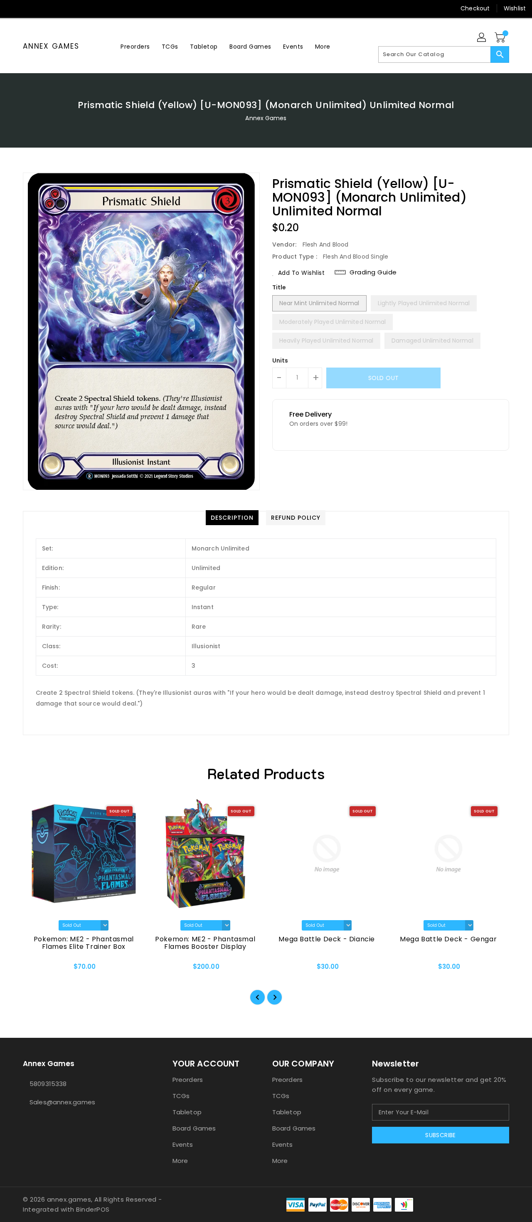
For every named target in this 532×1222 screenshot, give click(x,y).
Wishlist (515, 8)
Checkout (475, 8)
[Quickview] (36, 969)
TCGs (181, 1095)
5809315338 (48, 1083)
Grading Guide (373, 272)
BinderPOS (93, 1209)
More (180, 1160)
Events (182, 1144)
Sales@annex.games (62, 1102)
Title (279, 287)
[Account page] (482, 38)
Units (280, 360)
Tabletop (187, 1112)
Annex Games (51, 46)
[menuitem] (135, 46)
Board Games (194, 1128)
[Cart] (501, 38)
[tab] (232, 517)
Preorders (187, 1079)
